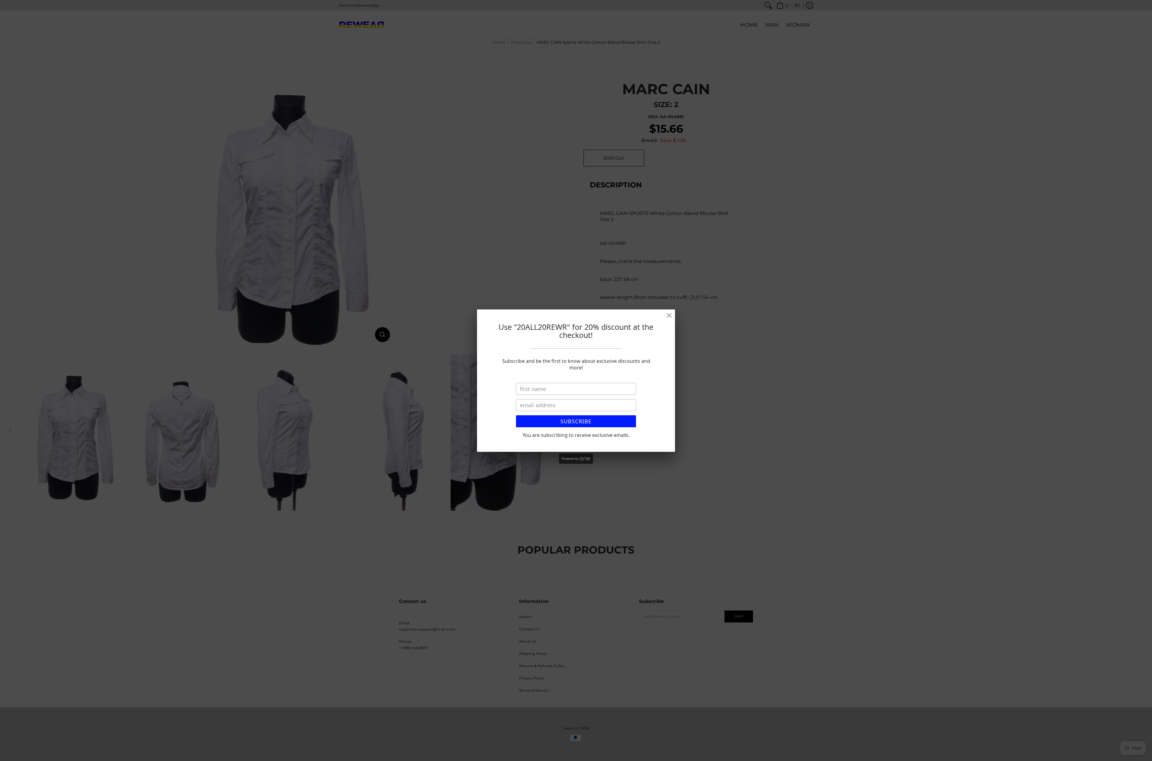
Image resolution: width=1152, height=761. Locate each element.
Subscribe (576, 421)
